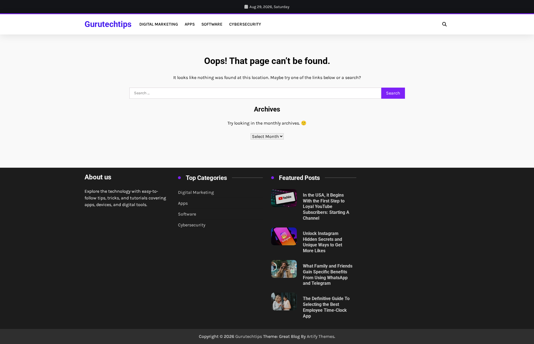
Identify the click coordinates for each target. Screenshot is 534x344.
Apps (190, 24)
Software (211, 24)
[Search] (444, 24)
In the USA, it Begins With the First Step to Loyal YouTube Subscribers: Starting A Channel (326, 206)
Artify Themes (320, 336)
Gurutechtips (108, 24)
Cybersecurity (245, 24)
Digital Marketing (158, 24)
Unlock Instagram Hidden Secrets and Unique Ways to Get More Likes (322, 242)
